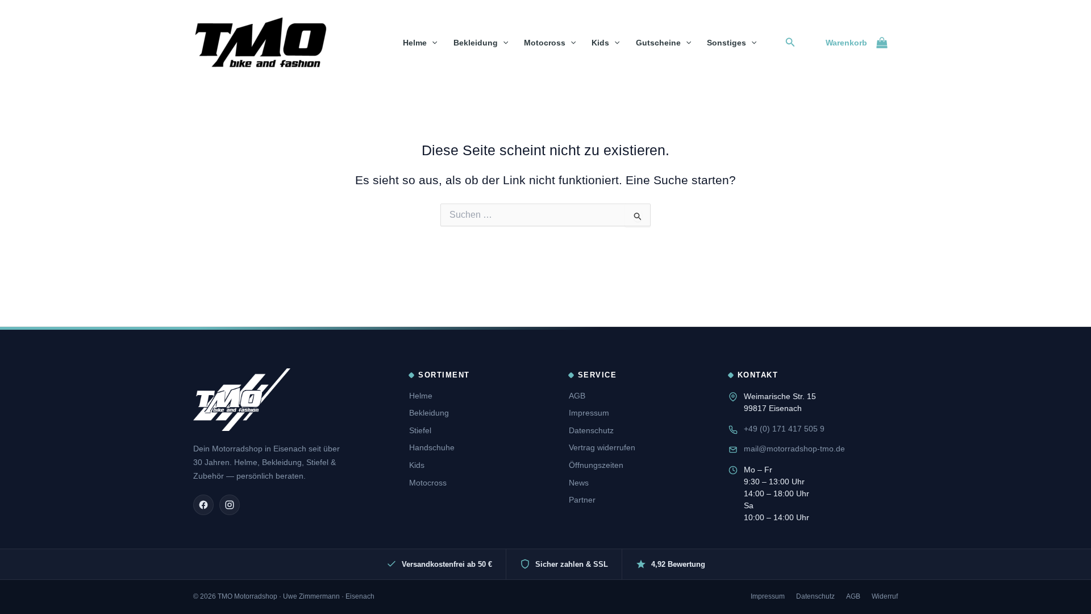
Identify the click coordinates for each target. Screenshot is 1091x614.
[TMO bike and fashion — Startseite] (241, 399)
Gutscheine (658, 42)
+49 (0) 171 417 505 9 (784, 428)
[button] (432, 42)
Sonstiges (726, 42)
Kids (600, 42)
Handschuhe (432, 447)
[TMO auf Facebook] (203, 505)
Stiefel (420, 430)
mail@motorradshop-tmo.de (794, 448)
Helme (415, 42)
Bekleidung (475, 42)
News (579, 482)
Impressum (589, 412)
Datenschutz (591, 430)
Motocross (544, 42)
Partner (582, 499)
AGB (577, 395)
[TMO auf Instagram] (229, 505)
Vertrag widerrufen (602, 447)
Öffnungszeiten (596, 465)
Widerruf (885, 596)
